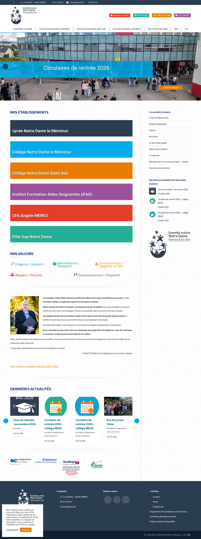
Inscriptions (142, 15)
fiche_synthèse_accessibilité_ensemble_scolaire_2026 (34, 366)
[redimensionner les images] (152, 191)
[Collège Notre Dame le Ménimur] (71, 149)
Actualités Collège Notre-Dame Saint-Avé (54, 434)
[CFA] (71, 213)
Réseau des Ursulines (158, 149)
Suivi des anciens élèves (159, 168)
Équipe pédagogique (158, 124)
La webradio (154, 155)
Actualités (17, 428)
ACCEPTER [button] (26, 530)
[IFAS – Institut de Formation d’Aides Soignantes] (71, 192)
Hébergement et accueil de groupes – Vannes (168, 162)
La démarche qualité (158, 143)
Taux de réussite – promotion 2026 (173, 189)
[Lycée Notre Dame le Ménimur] (71, 128)
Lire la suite (18, 433)
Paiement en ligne (121, 15)
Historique (153, 137)
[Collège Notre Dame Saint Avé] (71, 170)
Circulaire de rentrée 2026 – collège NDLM (85, 424)
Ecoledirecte (183, 15)
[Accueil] (11, 2)
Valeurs (152, 130)
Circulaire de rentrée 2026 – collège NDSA (53, 424)
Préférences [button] (12, 530)
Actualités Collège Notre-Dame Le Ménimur (85, 434)
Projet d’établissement (159, 118)
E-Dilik (185, 535)
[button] (5, 420)
